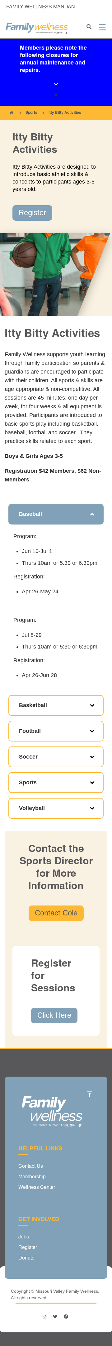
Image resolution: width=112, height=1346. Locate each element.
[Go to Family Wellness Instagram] (45, 1316)
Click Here (54, 1015)
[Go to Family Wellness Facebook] (66, 1316)
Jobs (23, 1237)
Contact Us (30, 1166)
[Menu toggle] (102, 27)
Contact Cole (56, 913)
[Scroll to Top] (89, 1094)
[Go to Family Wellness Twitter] (55, 1316)
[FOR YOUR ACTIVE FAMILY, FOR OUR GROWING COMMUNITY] (36, 28)
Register (32, 212)
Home (11, 113)
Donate (26, 1258)
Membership (32, 1177)
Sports (31, 113)
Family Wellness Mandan (40, 7)
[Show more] (56, 82)
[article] (56, 72)
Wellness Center (36, 1187)
